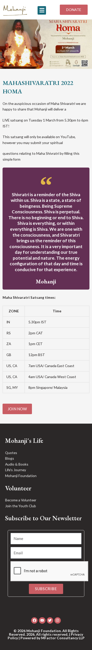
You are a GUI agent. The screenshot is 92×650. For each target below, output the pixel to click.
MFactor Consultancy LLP (63, 638)
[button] (42, 10)
